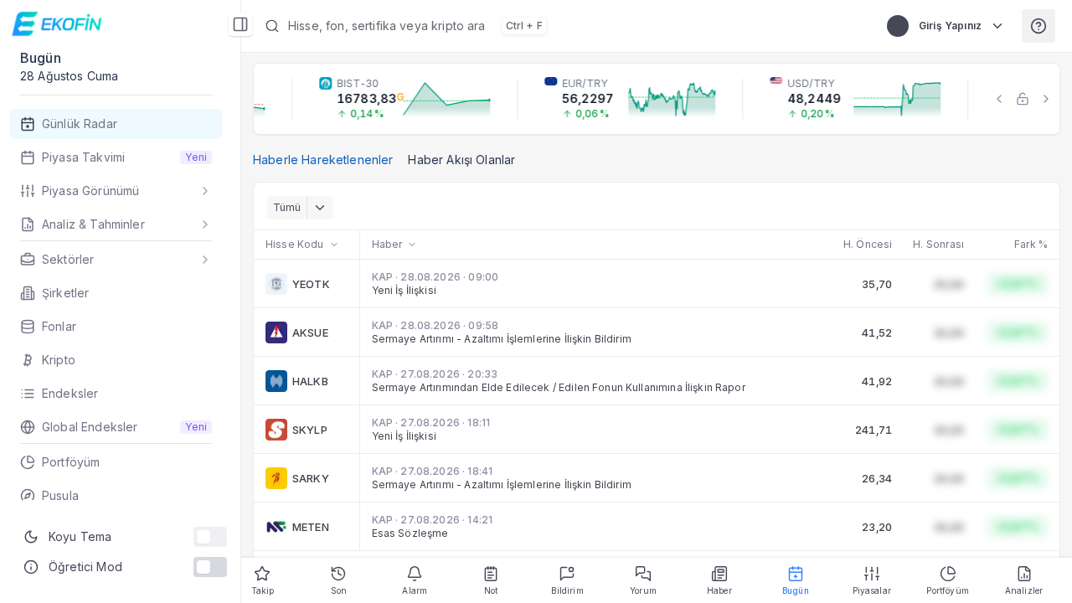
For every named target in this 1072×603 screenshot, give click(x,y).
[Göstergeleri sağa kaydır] (1046, 99)
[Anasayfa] (59, 24)
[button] (559, 26)
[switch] (210, 537)
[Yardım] (1038, 26)
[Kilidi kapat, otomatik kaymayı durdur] (1022, 99)
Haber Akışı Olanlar (461, 159)
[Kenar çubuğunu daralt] (240, 24)
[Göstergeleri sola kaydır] (999, 99)
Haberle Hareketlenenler (323, 159)
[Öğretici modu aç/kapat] (210, 567)
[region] (656, 99)
